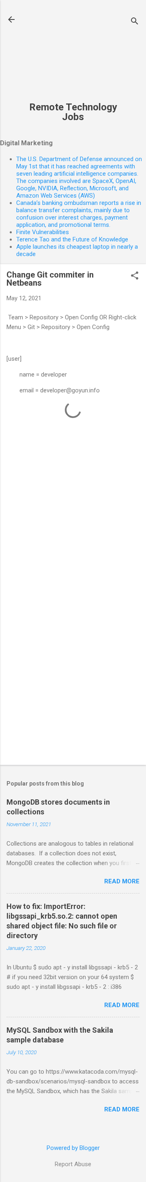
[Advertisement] (73, 55)
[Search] (135, 22)
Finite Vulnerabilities (42, 232)
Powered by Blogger (73, 1148)
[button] (135, 276)
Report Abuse (73, 1164)
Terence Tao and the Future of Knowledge (72, 239)
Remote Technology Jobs (73, 112)
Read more (122, 881)
